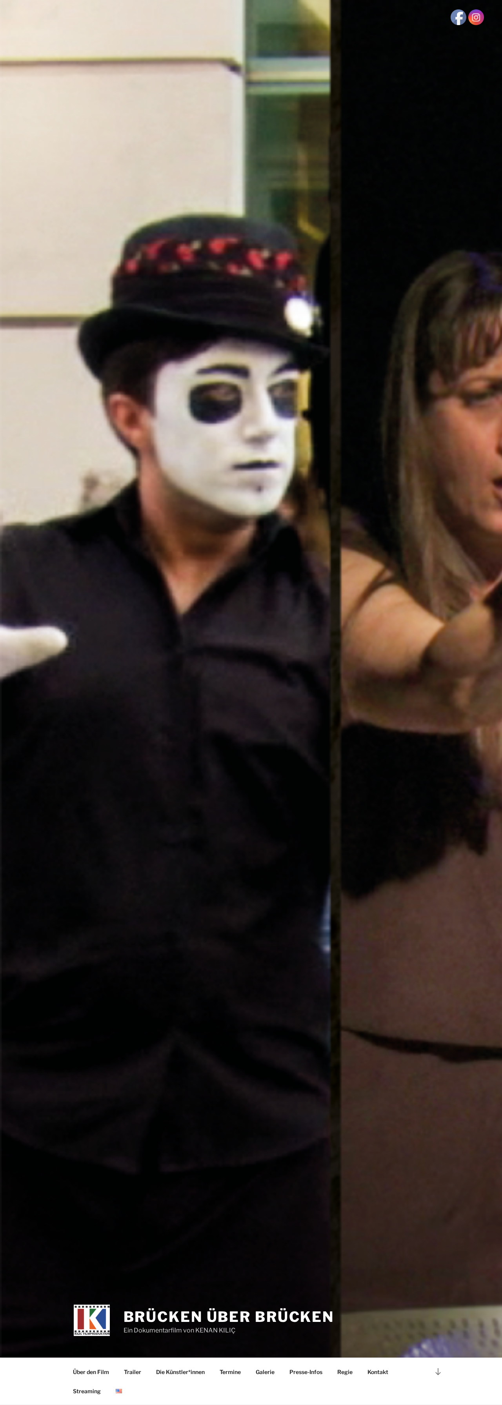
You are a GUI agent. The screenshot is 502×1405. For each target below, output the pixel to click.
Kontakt (377, 1372)
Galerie (265, 1372)
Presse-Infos (305, 1372)
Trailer (132, 1372)
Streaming (87, 1391)
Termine (230, 1372)
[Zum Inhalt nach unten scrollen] (438, 1371)
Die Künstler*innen (180, 1372)
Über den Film (91, 1372)
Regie (345, 1372)
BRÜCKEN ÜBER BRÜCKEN (229, 1316)
